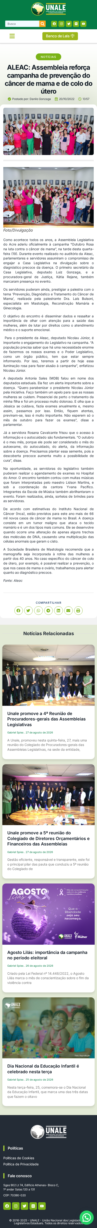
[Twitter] (69, 24)
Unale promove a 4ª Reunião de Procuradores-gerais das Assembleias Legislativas (46, 719)
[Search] (42, 24)
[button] (12, 36)
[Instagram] (61, 24)
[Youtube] (83, 24)
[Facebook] (54, 24)
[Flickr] (76, 24)
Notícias (48, 57)
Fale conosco (20, 1175)
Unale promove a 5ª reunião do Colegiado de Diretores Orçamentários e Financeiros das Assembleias (48, 838)
